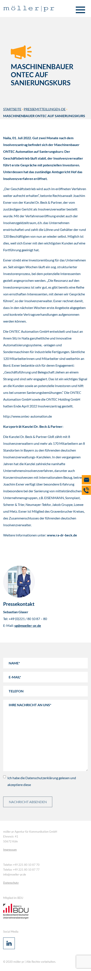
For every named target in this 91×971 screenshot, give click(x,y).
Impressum (10, 849)
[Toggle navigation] (80, 10)
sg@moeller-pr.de (27, 625)
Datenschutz (11, 882)
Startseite (12, 109)
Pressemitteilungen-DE (45, 109)
